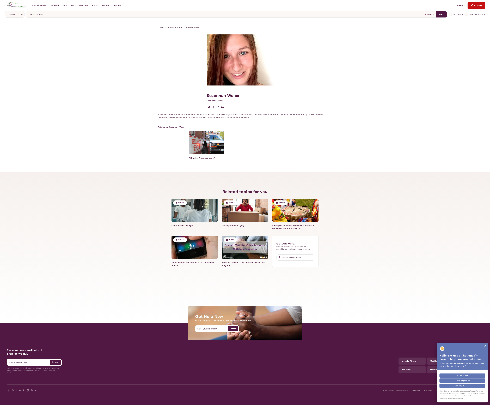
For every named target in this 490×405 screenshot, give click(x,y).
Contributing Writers (174, 27)
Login (460, 5)
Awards (117, 5)
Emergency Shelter (477, 14)
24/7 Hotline (458, 14)
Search (441, 14)
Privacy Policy (416, 390)
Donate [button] (105, 5)
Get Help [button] (54, 5)
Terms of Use (428, 390)
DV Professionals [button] (79, 5)
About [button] (95, 5)
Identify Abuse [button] (39, 5)
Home (160, 27)
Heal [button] (65, 5)
